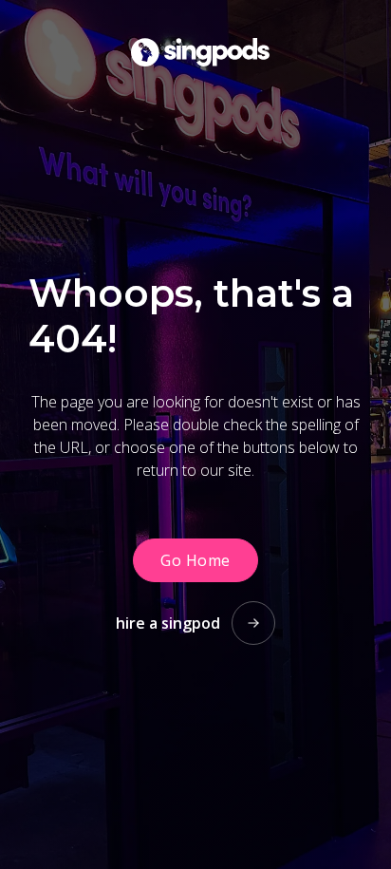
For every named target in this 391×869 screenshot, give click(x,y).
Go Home (195, 560)
